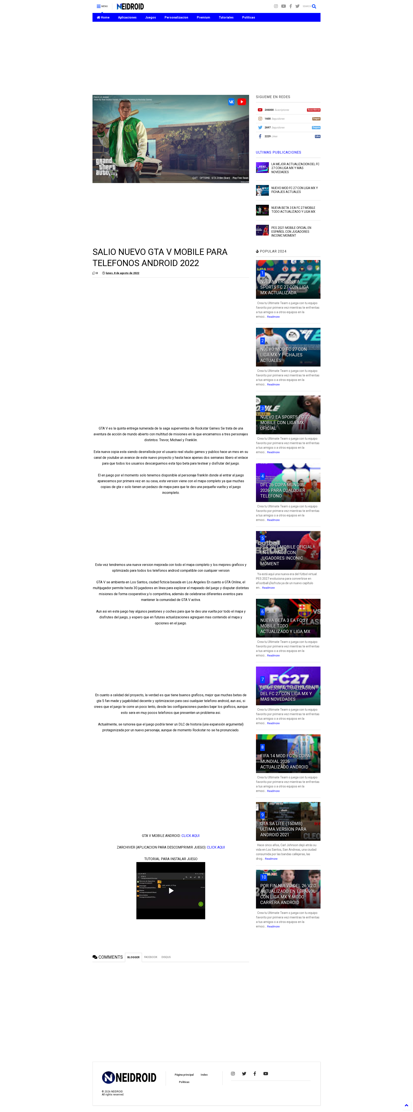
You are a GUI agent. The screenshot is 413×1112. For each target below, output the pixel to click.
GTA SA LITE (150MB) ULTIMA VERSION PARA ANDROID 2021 (283, 829)
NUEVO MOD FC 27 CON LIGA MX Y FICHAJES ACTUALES (283, 355)
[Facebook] (290, 6)
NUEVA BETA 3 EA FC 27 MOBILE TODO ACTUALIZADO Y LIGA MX (285, 626)
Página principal (184, 1074)
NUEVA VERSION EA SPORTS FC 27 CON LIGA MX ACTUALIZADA (284, 287)
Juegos (150, 17)
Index (204, 1074)
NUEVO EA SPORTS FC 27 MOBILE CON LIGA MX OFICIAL (285, 422)
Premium (203, 17)
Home (104, 17)
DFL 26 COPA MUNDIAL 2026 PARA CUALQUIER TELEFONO (283, 490)
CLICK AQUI (191, 836)
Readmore (273, 316)
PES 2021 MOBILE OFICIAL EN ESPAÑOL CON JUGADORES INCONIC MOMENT (291, 231)
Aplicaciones (127, 17)
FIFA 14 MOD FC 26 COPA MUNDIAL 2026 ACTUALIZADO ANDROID (285, 761)
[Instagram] (276, 6)
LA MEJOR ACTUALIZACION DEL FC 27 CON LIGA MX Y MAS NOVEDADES (295, 168)
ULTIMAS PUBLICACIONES (278, 152)
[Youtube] (283, 6)
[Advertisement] (206, 58)
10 (263, 877)
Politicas (248, 17)
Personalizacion (176, 17)
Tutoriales (226, 17)
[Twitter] (297, 6)
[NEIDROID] (130, 8)
